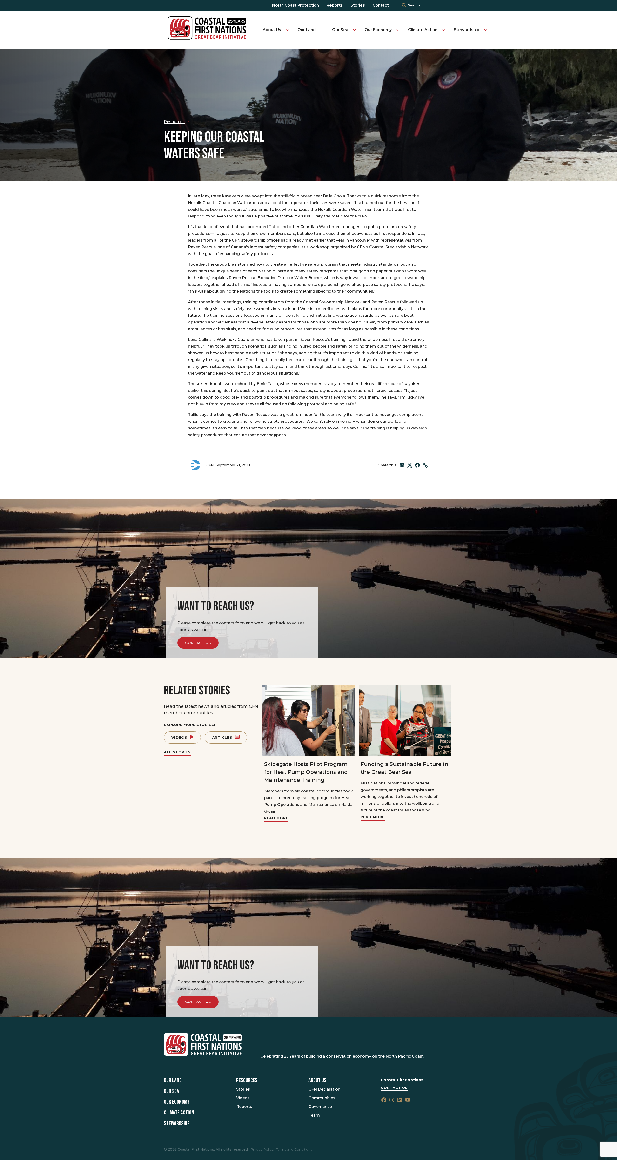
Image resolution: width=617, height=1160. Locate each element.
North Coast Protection (295, 5)
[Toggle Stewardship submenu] (485, 30)
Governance (320, 1106)
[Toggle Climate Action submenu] (443, 30)
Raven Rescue (202, 247)
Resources (246, 1080)
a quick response (384, 196)
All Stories (177, 752)
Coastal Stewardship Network (398, 247)
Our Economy (378, 29)
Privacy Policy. (262, 1149)
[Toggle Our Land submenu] (322, 30)
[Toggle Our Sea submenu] (354, 30)
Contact (381, 5)
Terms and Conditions (294, 1149)
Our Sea (340, 29)
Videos (179, 737)
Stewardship (466, 29)
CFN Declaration (324, 1089)
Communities (321, 1098)
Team (314, 1115)
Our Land (306, 29)
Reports (335, 5)
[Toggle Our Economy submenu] (398, 30)
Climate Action (422, 29)
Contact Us (198, 643)
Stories (357, 5)
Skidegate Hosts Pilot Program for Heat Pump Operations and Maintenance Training (306, 772)
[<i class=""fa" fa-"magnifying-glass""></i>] (404, 5)
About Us (272, 29)
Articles (222, 737)
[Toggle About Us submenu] (287, 30)
